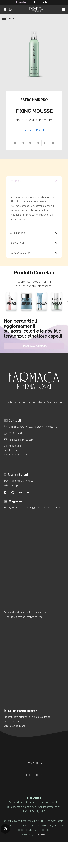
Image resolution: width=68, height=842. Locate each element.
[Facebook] (5, 9)
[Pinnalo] (38, 143)
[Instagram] (10, 9)
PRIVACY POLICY (34, 763)
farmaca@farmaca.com (21, 439)
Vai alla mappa (11, 485)
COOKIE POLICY (34, 775)
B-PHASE (13, 301)
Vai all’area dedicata (14, 726)
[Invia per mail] (15, 143)
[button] (64, 9)
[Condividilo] (53, 143)
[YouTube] (20, 492)
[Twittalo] (30, 143)
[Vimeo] (28, 492)
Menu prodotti (16, 18)
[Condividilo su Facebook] (22, 143)
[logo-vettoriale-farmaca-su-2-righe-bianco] (36, 9)
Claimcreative (40, 834)
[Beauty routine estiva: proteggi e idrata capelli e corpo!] (34, 551)
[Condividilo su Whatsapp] (45, 143)
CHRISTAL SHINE (31, 301)
